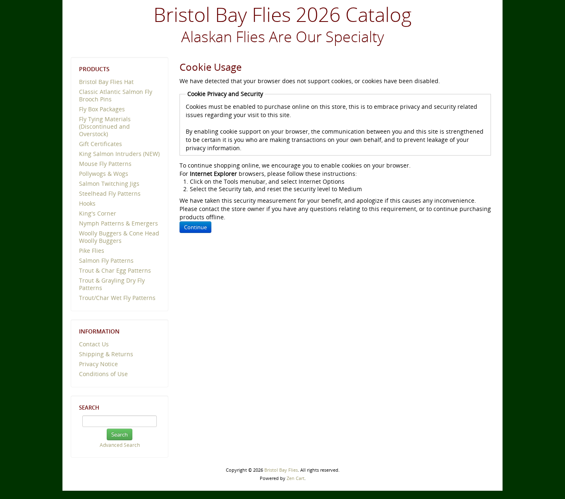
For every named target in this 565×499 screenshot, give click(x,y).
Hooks (87, 203)
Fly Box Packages (102, 109)
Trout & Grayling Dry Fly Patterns (112, 284)
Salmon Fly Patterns (106, 260)
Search (89, 407)
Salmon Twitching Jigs (109, 183)
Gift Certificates (100, 144)
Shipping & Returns (106, 354)
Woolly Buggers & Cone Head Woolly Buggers (119, 237)
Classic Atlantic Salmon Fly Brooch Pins (115, 95)
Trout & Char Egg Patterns (115, 270)
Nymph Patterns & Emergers (118, 223)
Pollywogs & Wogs (103, 174)
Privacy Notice (98, 364)
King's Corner (97, 213)
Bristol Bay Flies (281, 470)
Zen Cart (295, 478)
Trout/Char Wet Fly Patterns (117, 298)
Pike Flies (91, 250)
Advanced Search (120, 445)
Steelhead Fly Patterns (110, 193)
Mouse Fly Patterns (105, 164)
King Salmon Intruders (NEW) (119, 154)
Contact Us (94, 344)
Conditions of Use (103, 374)
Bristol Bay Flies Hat (106, 82)
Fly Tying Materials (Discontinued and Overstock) (105, 126)
